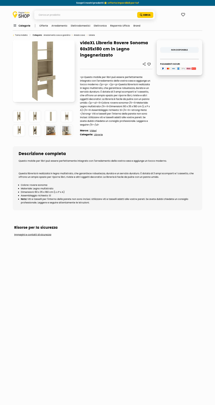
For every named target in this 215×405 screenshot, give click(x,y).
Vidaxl (93, 130)
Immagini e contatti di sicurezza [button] (32, 234)
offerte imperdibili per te (123, 3)
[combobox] (94, 15)
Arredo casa (79, 35)
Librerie (92, 35)
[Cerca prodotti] (145, 15)
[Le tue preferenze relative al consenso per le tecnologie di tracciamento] (210, 400)
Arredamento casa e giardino (57, 35)
